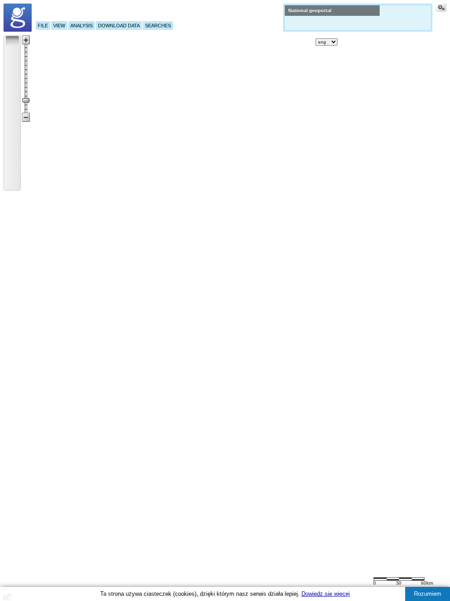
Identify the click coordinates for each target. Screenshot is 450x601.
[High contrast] (421, 41)
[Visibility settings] (441, 9)
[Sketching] (12, 100)
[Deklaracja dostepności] (400, 42)
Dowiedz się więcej (325, 593)
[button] (12, 41)
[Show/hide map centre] (12, 183)
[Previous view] (12, 159)
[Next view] (12, 171)
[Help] (346, 42)
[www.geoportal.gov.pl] (18, 18)
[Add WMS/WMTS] (307, 42)
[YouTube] (373, 40)
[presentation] (7, 37)
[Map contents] (291, 42)
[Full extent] (12, 148)
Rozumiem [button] (427, 593)
